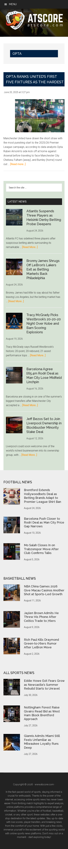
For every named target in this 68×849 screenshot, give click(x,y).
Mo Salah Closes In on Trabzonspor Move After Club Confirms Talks (41, 549)
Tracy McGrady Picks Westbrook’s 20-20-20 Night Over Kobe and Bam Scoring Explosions (43, 323)
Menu (13, 4)
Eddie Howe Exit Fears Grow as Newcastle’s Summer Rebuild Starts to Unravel (44, 684)
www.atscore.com (44, 784)
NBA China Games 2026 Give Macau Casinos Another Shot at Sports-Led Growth (44, 590)
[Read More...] (30, 247)
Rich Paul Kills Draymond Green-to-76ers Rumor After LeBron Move (41, 643)
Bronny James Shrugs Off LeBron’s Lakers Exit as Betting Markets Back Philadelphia (43, 269)
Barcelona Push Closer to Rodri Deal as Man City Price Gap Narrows (44, 522)
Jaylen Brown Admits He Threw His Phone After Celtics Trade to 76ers (41, 617)
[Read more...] (18, 164)
